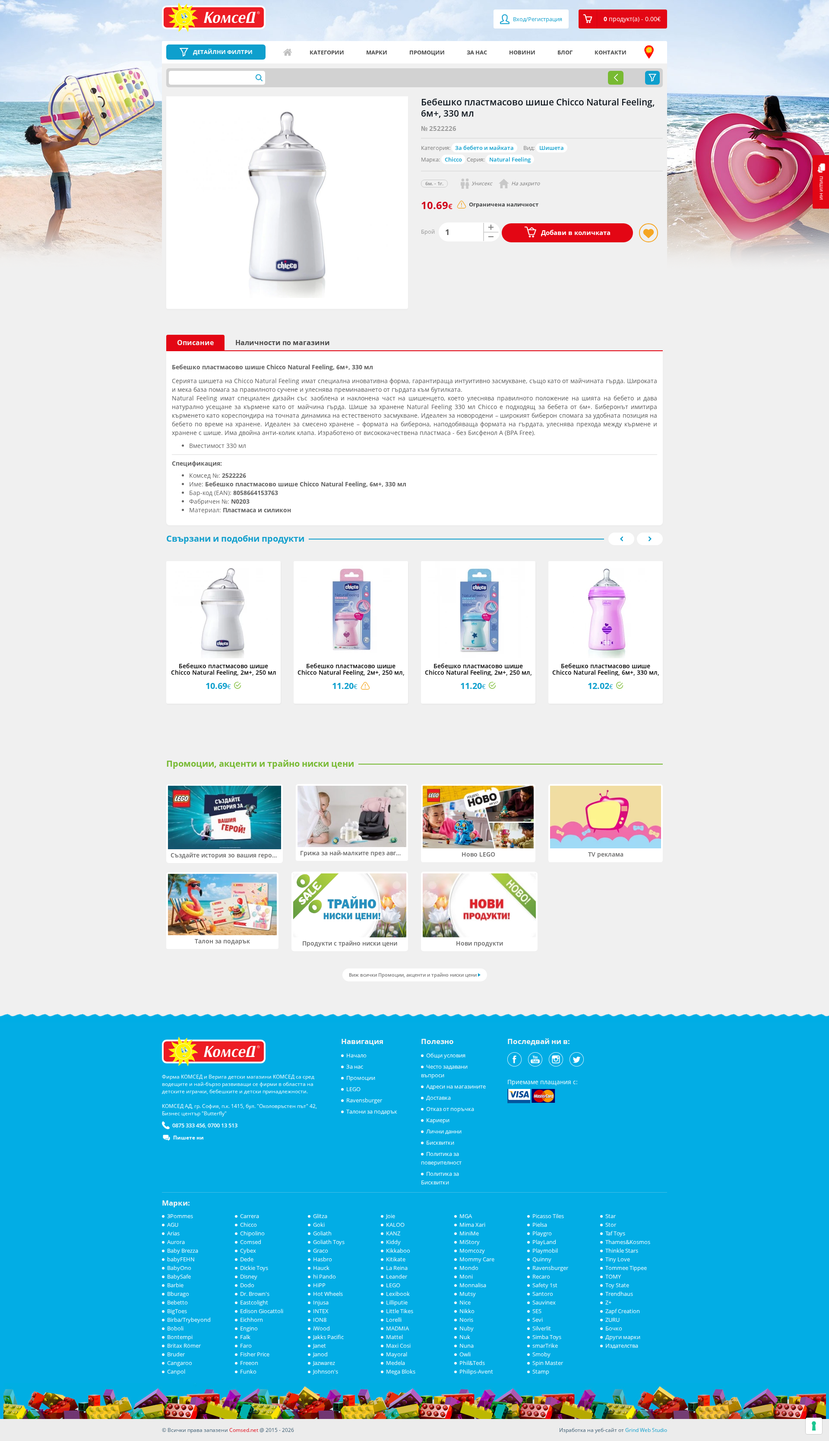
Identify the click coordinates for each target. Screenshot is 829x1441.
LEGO (353, 1089)
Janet (319, 1345)
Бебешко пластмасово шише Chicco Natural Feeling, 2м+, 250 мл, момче (478, 672)
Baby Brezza (182, 1250)
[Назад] (615, 78)
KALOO (395, 1224)
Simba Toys (546, 1337)
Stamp (540, 1371)
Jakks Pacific (328, 1337)
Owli (465, 1354)
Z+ (608, 1302)
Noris (466, 1320)
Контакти (610, 52)
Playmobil (545, 1250)
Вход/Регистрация (537, 19)
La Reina (397, 1268)
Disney (248, 1276)
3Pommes (180, 1216)
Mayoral (396, 1354)
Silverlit (541, 1328)
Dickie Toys (254, 1268)
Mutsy (467, 1294)
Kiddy (393, 1242)
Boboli (175, 1328)
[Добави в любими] (648, 232)
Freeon (249, 1363)
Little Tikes (399, 1311)
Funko (248, 1371)
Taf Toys (615, 1233)
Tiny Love (617, 1259)
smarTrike (545, 1345)
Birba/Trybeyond (189, 1320)
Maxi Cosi (398, 1345)
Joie (390, 1216)
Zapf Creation (622, 1311)
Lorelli (394, 1320)
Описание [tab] (195, 342)
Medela (395, 1363)
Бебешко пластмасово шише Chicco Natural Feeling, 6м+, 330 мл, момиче (605, 672)
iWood (321, 1328)
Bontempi (180, 1337)
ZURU (612, 1320)
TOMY (613, 1276)
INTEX (321, 1311)
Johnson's (325, 1371)
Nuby (466, 1328)
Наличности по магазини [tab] (282, 342)
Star (610, 1216)
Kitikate (395, 1259)
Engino (249, 1328)
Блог (565, 52)
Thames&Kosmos (627, 1242)
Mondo (468, 1268)
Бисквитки (440, 1142)
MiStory (469, 1242)
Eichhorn (251, 1320)
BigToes (177, 1311)
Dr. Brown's (254, 1294)
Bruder (176, 1354)
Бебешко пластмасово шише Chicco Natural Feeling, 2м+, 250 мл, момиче (351, 672)
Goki (319, 1224)
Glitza (320, 1216)
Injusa (321, 1302)
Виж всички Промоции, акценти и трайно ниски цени (413, 974)
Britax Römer (184, 1345)
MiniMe (469, 1233)
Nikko (467, 1311)
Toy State (617, 1285)
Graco (320, 1250)
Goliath (322, 1233)
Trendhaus (619, 1294)
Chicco (453, 159)
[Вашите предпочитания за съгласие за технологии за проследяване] (814, 1426)
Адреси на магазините (649, 52)
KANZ (393, 1233)
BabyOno (179, 1268)
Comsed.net (243, 1430)
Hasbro (322, 1259)
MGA (465, 1216)
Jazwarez (324, 1363)
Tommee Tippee (626, 1268)
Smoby (541, 1354)
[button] (623, 19)
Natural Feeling (510, 159)
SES (536, 1311)
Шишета (551, 148)
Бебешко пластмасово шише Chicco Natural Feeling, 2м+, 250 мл (223, 669)
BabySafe (179, 1276)
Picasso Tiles (548, 1216)
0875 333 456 (188, 1125)
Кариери (437, 1120)
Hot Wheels (328, 1294)
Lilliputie (397, 1302)
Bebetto (177, 1302)
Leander (396, 1276)
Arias (173, 1233)
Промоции (427, 52)
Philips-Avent (476, 1371)
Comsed (250, 1242)
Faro (246, 1345)
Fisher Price (254, 1354)
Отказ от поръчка (450, 1109)
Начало (287, 52)
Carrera (249, 1216)
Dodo (247, 1285)
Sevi (537, 1320)
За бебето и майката (484, 148)
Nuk (464, 1337)
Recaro (541, 1276)
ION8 (319, 1320)
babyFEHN (181, 1259)
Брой (428, 231)
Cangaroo (179, 1363)
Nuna (466, 1345)
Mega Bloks (400, 1371)
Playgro (542, 1233)
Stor (610, 1224)
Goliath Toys (329, 1242)
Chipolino (252, 1233)
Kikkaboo (398, 1250)
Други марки (622, 1337)
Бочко (613, 1328)
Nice (465, 1302)
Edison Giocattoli (261, 1311)
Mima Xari (472, 1224)
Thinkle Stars (621, 1250)
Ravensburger (364, 1100)
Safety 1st (544, 1285)
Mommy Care (476, 1259)
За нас (477, 52)
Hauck (321, 1268)
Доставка (438, 1097)
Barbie (175, 1285)
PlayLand (544, 1242)
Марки (376, 52)
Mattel (394, 1337)
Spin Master (547, 1363)
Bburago (178, 1294)
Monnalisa (472, 1285)
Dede (246, 1259)
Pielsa (539, 1224)
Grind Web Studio (646, 1430)
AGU (172, 1224)
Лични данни (444, 1131)
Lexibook (398, 1294)
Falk (245, 1337)
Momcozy (472, 1250)
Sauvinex (544, 1302)
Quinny (541, 1259)
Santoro (542, 1294)
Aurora (176, 1242)
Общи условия (445, 1055)
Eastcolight (254, 1302)
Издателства (621, 1345)
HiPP (319, 1285)
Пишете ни (188, 1137)
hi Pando (324, 1276)
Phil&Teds (472, 1363)
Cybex (248, 1250)
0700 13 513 (222, 1125)
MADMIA (397, 1328)
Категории (327, 52)
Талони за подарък (371, 1111)
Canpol (176, 1371)
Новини (522, 52)
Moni (466, 1276)
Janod (320, 1354)
